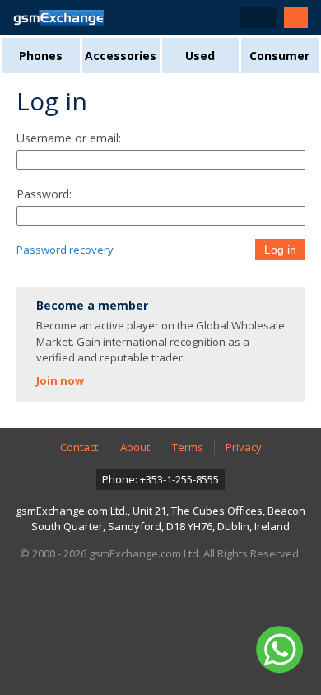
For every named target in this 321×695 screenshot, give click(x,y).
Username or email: (68, 138)
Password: (44, 194)
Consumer (279, 55)
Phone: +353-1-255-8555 (160, 479)
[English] (258, 17)
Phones (41, 55)
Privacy (244, 447)
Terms (187, 447)
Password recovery (65, 249)
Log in (280, 249)
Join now (60, 380)
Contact (79, 447)
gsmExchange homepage (58, 18)
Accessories (120, 55)
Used (200, 55)
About (135, 447)
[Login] (296, 17)
